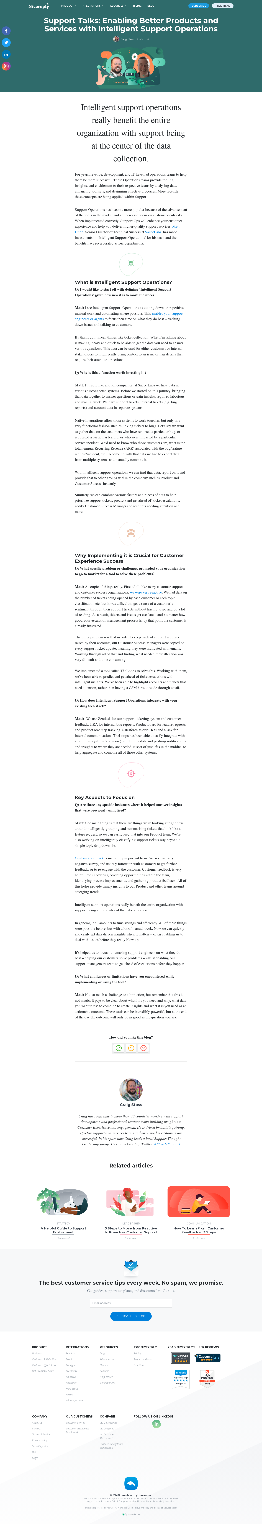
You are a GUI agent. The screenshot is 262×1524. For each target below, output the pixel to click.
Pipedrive (71, 1377)
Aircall (69, 1394)
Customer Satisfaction (44, 1359)
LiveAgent (71, 1365)
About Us (37, 1422)
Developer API (107, 1382)
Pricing (137, 5)
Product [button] (67, 5)
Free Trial (139, 1365)
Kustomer (71, 1382)
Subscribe (199, 5)
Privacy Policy (142, 1507)
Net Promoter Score (43, 1371)
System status (132, 1514)
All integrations (74, 1400)
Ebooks (104, 1365)
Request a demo (142, 1359)
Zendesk (70, 1353)
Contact (36, 1428)
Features (37, 1353)
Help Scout (72, 1388)
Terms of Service (41, 1434)
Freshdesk (71, 1371)
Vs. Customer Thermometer (107, 1436)
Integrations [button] (91, 5)
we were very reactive (146, 592)
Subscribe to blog (131, 1316)
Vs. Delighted (107, 1428)
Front (69, 1359)
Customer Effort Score (44, 1365)
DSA (34, 1452)
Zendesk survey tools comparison (111, 1445)
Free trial (223, 5)
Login (35, 1458)
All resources (107, 1359)
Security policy (40, 1446)
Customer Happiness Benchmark (77, 1430)
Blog (151, 5)
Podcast (104, 1371)
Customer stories (75, 1422)
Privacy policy (39, 1440)
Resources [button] (116, 5)
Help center (106, 1377)
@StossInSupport (166, 1143)
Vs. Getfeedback (108, 1422)
